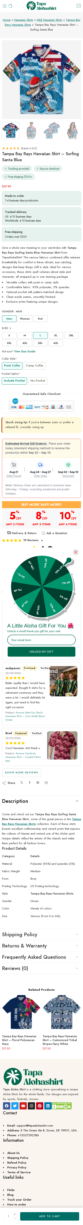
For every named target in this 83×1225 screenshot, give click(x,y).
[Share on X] (21, 782)
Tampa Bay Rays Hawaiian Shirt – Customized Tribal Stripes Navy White (60, 1040)
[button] (41, 540)
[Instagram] (31, 1105)
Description (15, 801)
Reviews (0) (15, 968)
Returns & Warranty (24, 945)
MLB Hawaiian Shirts (49, 20)
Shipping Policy (19, 934)
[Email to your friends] (46, 782)
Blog (10, 1195)
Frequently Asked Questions (34, 957)
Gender (12, 311)
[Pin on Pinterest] (37, 782)
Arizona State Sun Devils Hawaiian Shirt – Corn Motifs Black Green (25, 716)
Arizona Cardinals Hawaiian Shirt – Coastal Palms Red (23, 757)
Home (6, 20)
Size (7, 328)
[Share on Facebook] (29, 782)
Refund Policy (16, 1162)
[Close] (76, 552)
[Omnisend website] (41, 668)
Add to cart (49, 1216)
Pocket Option (11, 374)
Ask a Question (56, 533)
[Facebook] (6, 1105)
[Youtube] (23, 1105)
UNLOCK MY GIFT (41, 651)
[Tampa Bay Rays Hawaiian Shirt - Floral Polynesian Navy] (21, 1012)
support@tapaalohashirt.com (35, 1125)
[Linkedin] (48, 1105)
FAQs (11, 1190)
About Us (13, 1153)
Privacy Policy (16, 1167)
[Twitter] (15, 1105)
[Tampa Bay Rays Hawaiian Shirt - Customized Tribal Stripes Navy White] (62, 1012)
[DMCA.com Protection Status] (62, 1105)
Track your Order (19, 1199)
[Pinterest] (39, 1105)
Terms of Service (19, 1172)
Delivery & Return (23, 533)
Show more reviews (21, 772)
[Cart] (78, 5)
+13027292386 (28, 1135)
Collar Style (9, 359)
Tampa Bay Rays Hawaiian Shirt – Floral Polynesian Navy (19, 1040)
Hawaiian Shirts (23, 20)
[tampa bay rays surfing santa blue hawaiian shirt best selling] (41, 79)
